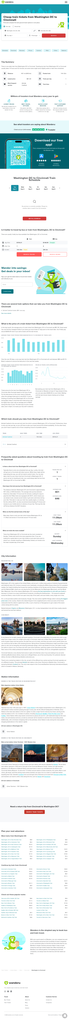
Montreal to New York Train (44, 912)
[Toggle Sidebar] (66, 2)
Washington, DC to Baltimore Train (10, 849)
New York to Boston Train (8, 903)
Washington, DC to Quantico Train (10, 851)
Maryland (21, 608)
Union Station (31, 707)
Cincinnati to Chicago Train (8, 885)
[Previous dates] (9, 188)
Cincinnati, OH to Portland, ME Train (10, 871)
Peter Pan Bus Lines (54, 713)
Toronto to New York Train (8, 900)
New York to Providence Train (9, 908)
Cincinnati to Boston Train (8, 883)
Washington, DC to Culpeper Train (45, 858)
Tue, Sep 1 (9, 35)
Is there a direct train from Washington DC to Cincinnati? (20, 466)
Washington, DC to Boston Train (45, 849)
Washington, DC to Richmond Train (46, 842)
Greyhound (39, 713)
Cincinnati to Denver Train (43, 869)
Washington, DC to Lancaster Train (45, 856)
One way (8, 26)
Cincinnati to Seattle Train (43, 885)
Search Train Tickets (34, 812)
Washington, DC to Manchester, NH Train (47, 846)
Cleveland (47, 776)
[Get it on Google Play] (56, 156)
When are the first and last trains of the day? (16, 511)
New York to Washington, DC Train (45, 903)
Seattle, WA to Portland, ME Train (9, 910)
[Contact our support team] (64, 1015)
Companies (49, 1002)
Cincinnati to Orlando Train (8, 878)
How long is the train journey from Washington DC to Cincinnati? (22, 486)
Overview (13, 50)
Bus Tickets (7, 1000)
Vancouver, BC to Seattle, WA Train (10, 898)
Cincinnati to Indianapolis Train (44, 888)
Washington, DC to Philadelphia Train (46, 839)
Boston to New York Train (8, 915)
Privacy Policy (62, 1014)
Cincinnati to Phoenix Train (43, 878)
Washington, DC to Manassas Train (10, 856)
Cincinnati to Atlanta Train (7, 876)
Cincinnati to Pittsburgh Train (8, 881)
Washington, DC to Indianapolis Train (10, 846)
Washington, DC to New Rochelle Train (11, 839)
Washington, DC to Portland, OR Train (46, 844)
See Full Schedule (34, 218)
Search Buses (55, 254)
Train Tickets (4, 970)
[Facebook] (8, 991)
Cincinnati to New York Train (44, 871)
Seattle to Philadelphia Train (8, 905)
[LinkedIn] (11, 991)
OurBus (3, 715)
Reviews (21, 50)
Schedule (5, 50)
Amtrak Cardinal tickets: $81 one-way (14, 310)
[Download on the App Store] (41, 156)
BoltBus (45, 713)
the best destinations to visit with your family (51, 591)
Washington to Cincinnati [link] (38, 970)
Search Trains (29, 254)
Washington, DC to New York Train (10, 854)
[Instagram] (5, 991)
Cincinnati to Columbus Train (8, 888)
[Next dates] (59, 188)
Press (26, 1005)
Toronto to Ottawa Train (43, 900)
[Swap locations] (34, 31)
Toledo (39, 776)
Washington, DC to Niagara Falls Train (46, 854)
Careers (27, 1008)
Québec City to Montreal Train (9, 912)
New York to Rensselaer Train (44, 908)
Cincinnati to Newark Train (43, 876)
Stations (64, 50)
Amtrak (25, 662)
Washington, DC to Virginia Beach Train (11, 858)
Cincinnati (26, 970)
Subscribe (7, 291)
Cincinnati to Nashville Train (44, 881)
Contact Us (49, 1000)
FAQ (47, 50)
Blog (26, 1002)
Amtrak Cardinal (7, 437)
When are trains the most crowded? (13, 530)
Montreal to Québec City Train (9, 917)
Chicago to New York (60, 774)
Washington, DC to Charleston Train (10, 842)
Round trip (17, 26)
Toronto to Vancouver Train (44, 917)
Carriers (38, 50)
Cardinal (15, 664)
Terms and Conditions (53, 1014)
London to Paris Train (42, 910)
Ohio (20, 970)
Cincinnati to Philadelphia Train (44, 883)
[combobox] (17, 31)
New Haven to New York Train (44, 898)
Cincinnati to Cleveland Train (8, 869)
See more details (6, 313)
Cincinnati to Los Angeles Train (9, 873)
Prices (30, 50)
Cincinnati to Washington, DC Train (45, 873)
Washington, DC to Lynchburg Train (46, 851)
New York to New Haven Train (44, 905)
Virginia (13, 608)
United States (13, 970)
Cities (55, 50)
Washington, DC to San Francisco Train (11, 844)
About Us (27, 1000)
